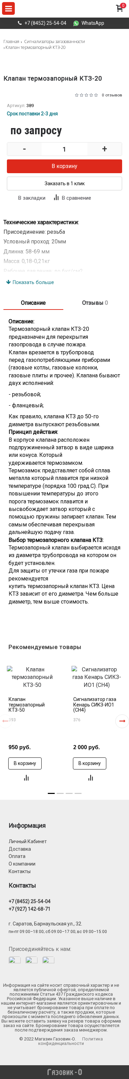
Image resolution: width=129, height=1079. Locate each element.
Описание (33, 303)
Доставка (20, 849)
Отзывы (95, 303)
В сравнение (76, 198)
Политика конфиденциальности (70, 1041)
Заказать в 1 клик (65, 183)
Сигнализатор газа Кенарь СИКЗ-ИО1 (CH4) (94, 704)
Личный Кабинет (28, 841)
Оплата (17, 856)
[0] (119, 15)
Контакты (20, 871)
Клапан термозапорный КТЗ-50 (27, 704)
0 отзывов (112, 95)
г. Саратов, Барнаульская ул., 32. (45, 923)
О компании (22, 864)
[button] (122, 721)
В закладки (31, 198)
